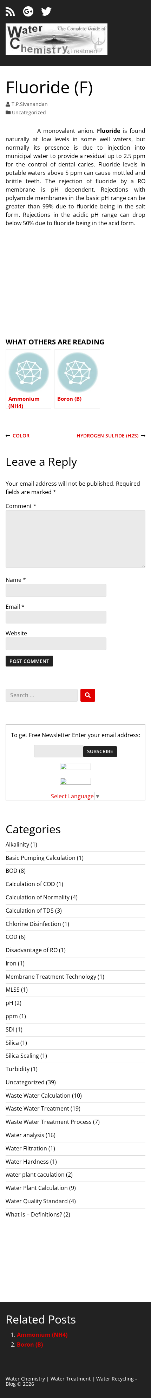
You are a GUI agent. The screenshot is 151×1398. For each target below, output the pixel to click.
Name (16, 580)
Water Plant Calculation (37, 1188)
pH (9, 1003)
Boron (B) (30, 1344)
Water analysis (25, 1135)
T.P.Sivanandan (30, 104)
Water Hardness (27, 1161)
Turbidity (17, 1069)
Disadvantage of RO (32, 950)
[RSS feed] (10, 12)
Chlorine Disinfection (33, 924)
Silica (12, 1043)
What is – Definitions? (34, 1214)
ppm (12, 1016)
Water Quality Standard (37, 1201)
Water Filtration (26, 1148)
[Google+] (28, 12)
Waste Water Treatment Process (49, 1122)
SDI (10, 1029)
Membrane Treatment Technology (51, 976)
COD (12, 937)
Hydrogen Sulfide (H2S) (107, 436)
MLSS (13, 989)
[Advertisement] (75, 282)
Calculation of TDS (30, 910)
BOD (12, 871)
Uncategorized (29, 112)
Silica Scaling (22, 1056)
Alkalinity (17, 844)
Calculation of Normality (38, 897)
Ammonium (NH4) (42, 1335)
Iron (11, 963)
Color (17, 436)
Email (15, 607)
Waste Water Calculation (38, 1095)
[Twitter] (46, 12)
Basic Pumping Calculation (41, 858)
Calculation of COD (30, 884)
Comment (21, 506)
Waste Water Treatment (37, 1108)
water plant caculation (35, 1174)
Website (16, 633)
